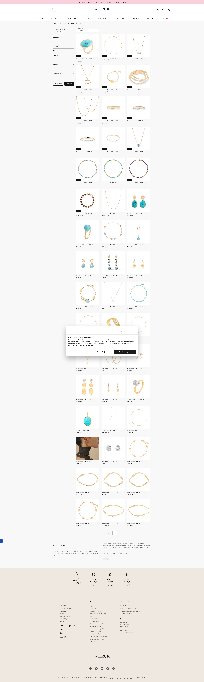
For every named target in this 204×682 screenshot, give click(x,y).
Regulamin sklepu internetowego (100, 606)
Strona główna (56, 23)
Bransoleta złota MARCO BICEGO (110, 90)
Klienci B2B (63, 611)
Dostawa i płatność (95, 619)
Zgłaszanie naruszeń (126, 613)
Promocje (93, 608)
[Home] (102, 10)
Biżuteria (64, 23)
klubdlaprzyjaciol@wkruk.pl (127, 632)
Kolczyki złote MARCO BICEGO (134, 213)
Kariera (63, 629)
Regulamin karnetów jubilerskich (99, 613)
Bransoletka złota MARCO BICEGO (84, 306)
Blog (61, 633)
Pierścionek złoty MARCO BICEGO (84, 59)
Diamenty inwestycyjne (97, 639)
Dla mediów (63, 621)
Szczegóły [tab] (102, 331)
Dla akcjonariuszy (65, 616)
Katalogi (92, 642)
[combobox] (87, 30)
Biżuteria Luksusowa (72, 23)
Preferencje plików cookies (128, 608)
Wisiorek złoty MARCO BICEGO (83, 430)
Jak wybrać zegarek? (96, 626)
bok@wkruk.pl (124, 626)
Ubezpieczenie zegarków (97, 629)
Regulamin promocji (96, 611)
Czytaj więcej (106, 559)
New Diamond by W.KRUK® (98, 634)
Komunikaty (63, 619)
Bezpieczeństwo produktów (98, 624)
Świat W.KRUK (64, 606)
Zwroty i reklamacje (96, 621)
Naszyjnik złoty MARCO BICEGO (109, 59)
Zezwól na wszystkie (125, 351)
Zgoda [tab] (78, 332)
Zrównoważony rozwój (66, 608)
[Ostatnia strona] (131, 533)
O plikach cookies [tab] (126, 331)
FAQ (91, 616)
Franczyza (63, 613)
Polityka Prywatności (126, 606)
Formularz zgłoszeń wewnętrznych (130, 611)
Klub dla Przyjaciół (67, 625)
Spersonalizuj (101, 351)
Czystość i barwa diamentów (98, 636)
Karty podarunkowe (96, 631)
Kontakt (63, 637)
